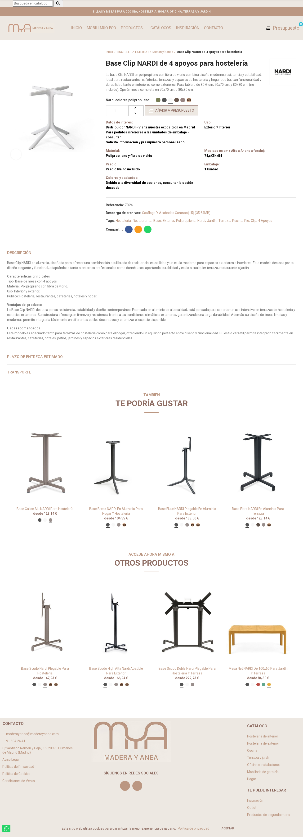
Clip (253, 221)
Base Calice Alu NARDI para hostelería (45, 509)
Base (157, 221)
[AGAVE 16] (158, 100)
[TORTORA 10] (182, 100)
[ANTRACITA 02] (164, 100)
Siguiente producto (292, 52)
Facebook (129, 229)
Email (138, 229)
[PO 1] (189, 100)
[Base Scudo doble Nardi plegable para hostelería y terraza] (187, 622)
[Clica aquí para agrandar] (16, 154)
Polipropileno (186, 221)
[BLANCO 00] (170, 100)
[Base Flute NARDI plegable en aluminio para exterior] (187, 463)
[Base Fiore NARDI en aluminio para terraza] (258, 463)
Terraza (224, 221)
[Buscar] (258, 28)
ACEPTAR (227, 828)
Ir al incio (286, 52)
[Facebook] (137, 786)
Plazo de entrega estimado (35, 357)
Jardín (212, 221)
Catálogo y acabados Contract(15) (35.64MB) (176, 213)
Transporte (19, 372)
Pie (246, 221)
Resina (237, 221)
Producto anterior (280, 52)
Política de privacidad (193, 828)
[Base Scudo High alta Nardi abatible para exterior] (116, 622)
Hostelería (123, 221)
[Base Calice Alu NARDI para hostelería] (45, 463)
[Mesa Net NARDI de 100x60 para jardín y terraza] (258, 622)
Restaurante (142, 221)
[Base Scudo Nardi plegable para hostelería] (45, 622)
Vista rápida (65, 431)
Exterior (168, 221)
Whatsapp (148, 229)
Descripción (19, 252)
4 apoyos (265, 221)
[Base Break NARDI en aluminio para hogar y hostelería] (116, 463)
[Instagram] (125, 786)
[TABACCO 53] (176, 100)
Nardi (201, 221)
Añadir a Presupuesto (174, 110)
